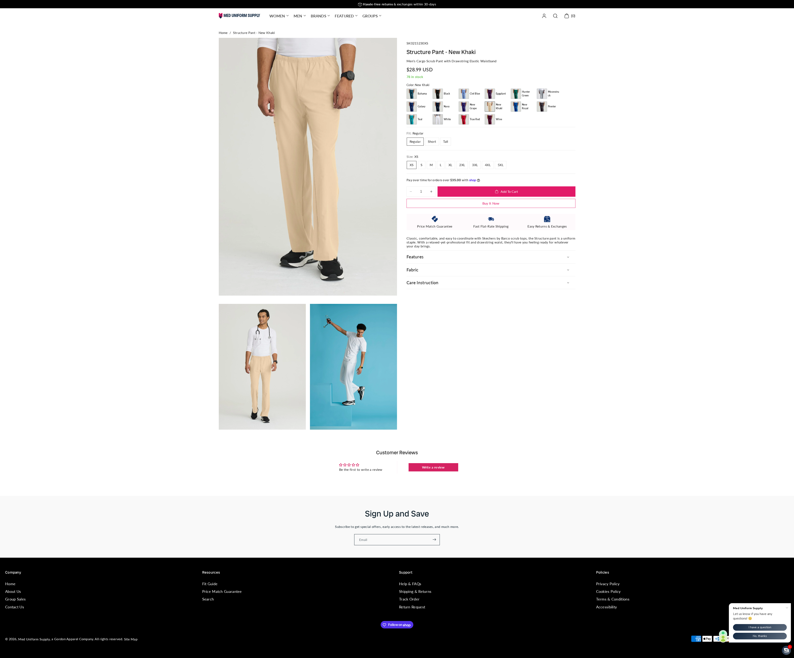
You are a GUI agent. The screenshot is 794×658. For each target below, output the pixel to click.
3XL (475, 165)
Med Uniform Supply (34, 639)
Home (223, 33)
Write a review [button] (433, 467)
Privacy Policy (608, 583)
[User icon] (544, 15)
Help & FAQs (410, 583)
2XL (462, 165)
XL (450, 165)
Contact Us (14, 607)
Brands (318, 16)
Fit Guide (210, 583)
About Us (13, 591)
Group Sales (15, 599)
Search (208, 599)
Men (298, 16)
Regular (415, 141)
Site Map (131, 639)
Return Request (412, 607)
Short (432, 141)
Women (277, 16)
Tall (445, 141)
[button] (279, 15)
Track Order (409, 599)
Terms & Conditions (612, 599)
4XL (488, 165)
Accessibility (606, 607)
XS (412, 165)
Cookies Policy (608, 591)
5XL (500, 165)
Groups (370, 16)
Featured (344, 16)
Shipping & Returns (415, 591)
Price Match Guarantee (222, 591)
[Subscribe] (434, 539)
